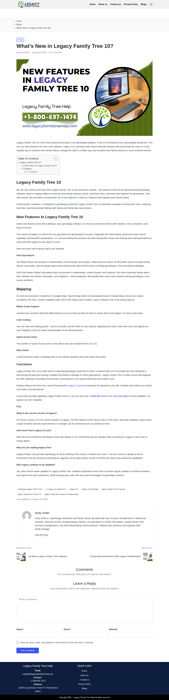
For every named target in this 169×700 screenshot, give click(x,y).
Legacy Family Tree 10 (30, 162)
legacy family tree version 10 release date (61, 494)
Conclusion (33, 172)
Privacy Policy (84, 684)
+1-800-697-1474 (97, 396)
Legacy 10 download (90, 489)
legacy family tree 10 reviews (113, 489)
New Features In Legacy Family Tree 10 (40, 166)
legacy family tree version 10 (29, 494)
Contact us (84, 680)
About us (84, 675)
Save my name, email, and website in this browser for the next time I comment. (57, 642)
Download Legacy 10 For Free (30, 489)
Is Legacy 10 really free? (56, 489)
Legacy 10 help (74, 385)
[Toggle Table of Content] (54, 159)
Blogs (20, 40)
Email (67, 629)
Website (113, 629)
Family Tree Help (87, 697)
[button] (41, 535)
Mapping (28, 169)
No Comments (55, 52)
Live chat (118, 396)
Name (20, 629)
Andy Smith (42, 513)
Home (84, 671)
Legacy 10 (73, 489)
